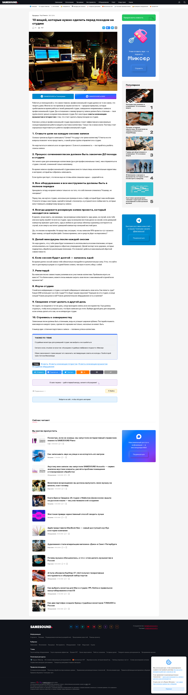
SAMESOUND (46, 682)
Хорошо (169, 689)
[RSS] (117, 626)
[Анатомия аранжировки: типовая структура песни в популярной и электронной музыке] (139, 189)
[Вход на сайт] (180, 2)
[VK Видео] (94, 626)
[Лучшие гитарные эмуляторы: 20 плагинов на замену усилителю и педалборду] (139, 119)
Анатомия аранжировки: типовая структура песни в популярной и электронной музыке (137, 200)
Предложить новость (133, 18)
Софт (49, 444)
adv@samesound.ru (151, 628)
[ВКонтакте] (76, 626)
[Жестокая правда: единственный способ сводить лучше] (38, 515)
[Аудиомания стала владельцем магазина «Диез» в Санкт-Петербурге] (38, 546)
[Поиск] (184, 2)
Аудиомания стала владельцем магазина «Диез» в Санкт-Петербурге (82, 544)
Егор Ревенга (44, 15)
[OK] (111, 626)
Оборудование (52, 475)
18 (64, 564)
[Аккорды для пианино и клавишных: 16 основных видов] (139, 96)
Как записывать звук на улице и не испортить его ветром (76, 454)
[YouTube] (88, 626)
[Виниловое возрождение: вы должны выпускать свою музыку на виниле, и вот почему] (38, 485)
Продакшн (35, 15)
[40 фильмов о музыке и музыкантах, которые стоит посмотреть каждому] (139, 166)
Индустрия (51, 489)
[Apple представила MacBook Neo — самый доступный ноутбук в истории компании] (38, 531)
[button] (103, 27)
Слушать (139, 68)
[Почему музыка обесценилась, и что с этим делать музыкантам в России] (38, 561)
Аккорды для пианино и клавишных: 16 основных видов (136, 106)
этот (86, 684)
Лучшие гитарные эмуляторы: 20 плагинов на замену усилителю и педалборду (136, 130)
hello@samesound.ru (151, 626)
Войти (112, 391)
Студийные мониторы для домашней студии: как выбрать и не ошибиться (63, 342)
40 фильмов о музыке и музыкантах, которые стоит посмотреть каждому (137, 176)
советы (45, 364)
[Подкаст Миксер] (105, 626)
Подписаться (139, 238)
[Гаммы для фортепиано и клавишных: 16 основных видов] (139, 143)
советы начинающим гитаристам (64, 364)
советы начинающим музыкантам (94, 364)
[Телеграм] (71, 626)
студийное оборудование (44, 367)
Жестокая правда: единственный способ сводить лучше (76, 514)
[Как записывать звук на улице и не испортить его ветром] (38, 455)
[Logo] (10, 2)
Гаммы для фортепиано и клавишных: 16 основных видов (136, 154)
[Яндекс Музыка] (99, 626)
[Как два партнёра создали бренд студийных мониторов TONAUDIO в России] (38, 606)
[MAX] (82, 626)
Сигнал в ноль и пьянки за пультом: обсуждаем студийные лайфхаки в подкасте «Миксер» (69, 348)
